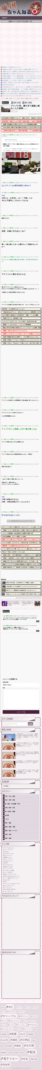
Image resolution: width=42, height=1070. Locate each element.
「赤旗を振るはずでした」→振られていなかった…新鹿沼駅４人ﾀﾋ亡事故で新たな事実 (21, 86)
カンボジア (21, 1011)
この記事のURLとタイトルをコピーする (21, 521)
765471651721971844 (8, 84)
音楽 (25, 1059)
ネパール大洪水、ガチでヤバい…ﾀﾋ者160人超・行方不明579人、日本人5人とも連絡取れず (21, 542)
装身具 (23, 1052)
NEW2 (6, 863)
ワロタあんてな (8, 865)
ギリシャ (24, 1016)
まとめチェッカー (9, 853)
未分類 (7, 815)
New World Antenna (9, 889)
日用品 (26, 1039)
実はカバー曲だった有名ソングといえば (13, 552)
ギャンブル (9, 1016)
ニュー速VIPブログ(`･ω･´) (11, 878)
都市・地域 (28, 102)
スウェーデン (14, 1021)
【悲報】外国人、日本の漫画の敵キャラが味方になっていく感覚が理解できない (21, 555)
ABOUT (4, 18)
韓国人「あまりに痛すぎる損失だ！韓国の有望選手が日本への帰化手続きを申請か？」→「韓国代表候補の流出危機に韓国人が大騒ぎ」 (21, 93)
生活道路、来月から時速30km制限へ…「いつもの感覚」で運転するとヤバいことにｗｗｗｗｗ (21, 89)
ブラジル (33, 1025)
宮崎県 (31, 1034)
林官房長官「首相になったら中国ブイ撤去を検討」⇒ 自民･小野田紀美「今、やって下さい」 (21, 121)
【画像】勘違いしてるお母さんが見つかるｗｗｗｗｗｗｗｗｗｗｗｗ (18, 73)
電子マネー (10, 1058)
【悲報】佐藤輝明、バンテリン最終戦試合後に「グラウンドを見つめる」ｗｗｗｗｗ (21, 78)
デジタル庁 (33, 1021)
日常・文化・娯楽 (10, 796)
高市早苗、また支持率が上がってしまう (11, 67)
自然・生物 (16, 102)
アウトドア (19, 1007)
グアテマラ (34, 1016)
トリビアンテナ (8, 868)
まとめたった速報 (9, 870)
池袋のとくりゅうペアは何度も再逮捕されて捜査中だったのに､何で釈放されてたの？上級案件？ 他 (21, 564)
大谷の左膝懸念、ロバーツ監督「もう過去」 (14, 536)
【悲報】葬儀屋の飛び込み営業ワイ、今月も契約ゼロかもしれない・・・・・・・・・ (21, 337)
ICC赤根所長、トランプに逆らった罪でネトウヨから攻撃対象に (17, 80)
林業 (2, 1046)
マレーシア (28, 1029)
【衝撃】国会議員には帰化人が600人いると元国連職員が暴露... (20, 124)
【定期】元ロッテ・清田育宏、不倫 (12, 318)
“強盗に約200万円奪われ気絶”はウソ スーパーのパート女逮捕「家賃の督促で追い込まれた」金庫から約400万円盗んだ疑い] (21, 327)
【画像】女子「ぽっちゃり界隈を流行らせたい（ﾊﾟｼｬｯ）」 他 (20, 561)
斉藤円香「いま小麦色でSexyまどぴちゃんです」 (16, 545)
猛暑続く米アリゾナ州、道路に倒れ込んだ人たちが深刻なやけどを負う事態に (21, 145)
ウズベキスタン (12, 1011)
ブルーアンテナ (8, 850)
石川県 (30, 1045)
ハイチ (11, 1025)
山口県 (5, 1040)
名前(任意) (5, 682)
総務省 (4, 1052)
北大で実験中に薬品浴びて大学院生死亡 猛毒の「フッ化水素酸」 (20, 315)
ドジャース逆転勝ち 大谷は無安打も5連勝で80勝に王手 (17, 533)
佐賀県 (4, 1034)
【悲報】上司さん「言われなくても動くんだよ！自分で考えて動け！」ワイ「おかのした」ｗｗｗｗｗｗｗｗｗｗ (21, 343)
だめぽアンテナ (8, 861)
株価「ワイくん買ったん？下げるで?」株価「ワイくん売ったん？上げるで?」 (21, 539)
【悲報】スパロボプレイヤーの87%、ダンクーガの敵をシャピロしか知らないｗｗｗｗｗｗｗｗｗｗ (21, 334)
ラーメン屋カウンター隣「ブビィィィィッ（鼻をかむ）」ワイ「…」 (21, 549)
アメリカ (14, 111)
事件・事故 (8, 823)
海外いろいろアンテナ (10, 874)
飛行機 (34, 1059)
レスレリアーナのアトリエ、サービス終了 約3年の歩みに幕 (19, 321)
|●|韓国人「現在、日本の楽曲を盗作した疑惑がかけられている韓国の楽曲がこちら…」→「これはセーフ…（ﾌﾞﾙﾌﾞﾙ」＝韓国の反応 (21, 91)
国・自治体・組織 (10, 811)
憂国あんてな (8, 857)
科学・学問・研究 (10, 800)
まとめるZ (7, 880)
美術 (11, 1052)
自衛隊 (16, 1052)
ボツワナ (18, 1029)
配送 (33, 1052)
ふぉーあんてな (8, 891)
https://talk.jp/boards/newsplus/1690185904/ (28, 598)
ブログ (7, 819)
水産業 (9, 1046)
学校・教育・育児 (10, 807)
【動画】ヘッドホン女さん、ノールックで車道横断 (16, 324)
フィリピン (21, 1025)
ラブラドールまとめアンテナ (12, 883)
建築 (14, 1040)
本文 (4, 688)
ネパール (3, 1025)
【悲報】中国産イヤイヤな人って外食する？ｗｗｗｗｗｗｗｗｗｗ (20, 340)
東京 (35, 1040)
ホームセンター (7, 1029)
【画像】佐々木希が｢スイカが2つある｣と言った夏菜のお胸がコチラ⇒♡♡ (19, 69)
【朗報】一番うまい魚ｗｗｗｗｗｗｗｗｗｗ (14, 330)
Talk (5, 881)
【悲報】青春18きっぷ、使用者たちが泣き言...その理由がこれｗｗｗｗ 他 (21, 567)
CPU (2, 1007)
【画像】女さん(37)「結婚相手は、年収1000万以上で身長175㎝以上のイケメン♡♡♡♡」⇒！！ (21, 71)
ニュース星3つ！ (8, 872)
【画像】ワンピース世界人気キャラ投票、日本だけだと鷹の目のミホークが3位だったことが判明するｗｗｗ (21, 530)
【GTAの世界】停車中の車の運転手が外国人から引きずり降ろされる (21, 127)
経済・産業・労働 (10, 827)
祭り (39, 1046)
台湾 (23, 1034)
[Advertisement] (21, 44)
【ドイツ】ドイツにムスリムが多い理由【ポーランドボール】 (16, 95)
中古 (36, 1029)
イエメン (27, 1007)
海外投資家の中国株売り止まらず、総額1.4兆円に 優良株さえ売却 (21, 118)
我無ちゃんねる (8, 866)
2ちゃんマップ (8, 855)
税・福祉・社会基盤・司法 (12, 804)
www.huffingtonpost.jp (11, 139)
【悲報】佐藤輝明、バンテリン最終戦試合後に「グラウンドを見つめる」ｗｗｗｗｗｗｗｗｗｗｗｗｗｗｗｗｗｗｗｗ (21, 76)
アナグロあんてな (9, 848)
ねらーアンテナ (8, 859)
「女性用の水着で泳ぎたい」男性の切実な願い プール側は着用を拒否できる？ (21, 130)
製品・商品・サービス (11, 830)
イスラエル (35, 1007)
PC (11, 1007)
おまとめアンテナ (9, 885)
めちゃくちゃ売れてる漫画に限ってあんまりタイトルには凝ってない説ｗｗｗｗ (21, 527)
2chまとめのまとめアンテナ (12, 876)
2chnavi (6, 851)
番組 (18, 1045)
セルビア (25, 1021)
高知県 (6, 1064)
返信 (38, 621)
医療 (14, 1033)
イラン (3, 1011)
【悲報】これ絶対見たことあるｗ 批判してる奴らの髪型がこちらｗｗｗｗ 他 (20, 82)
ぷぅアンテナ (8, 887)
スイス (4, 1021)
